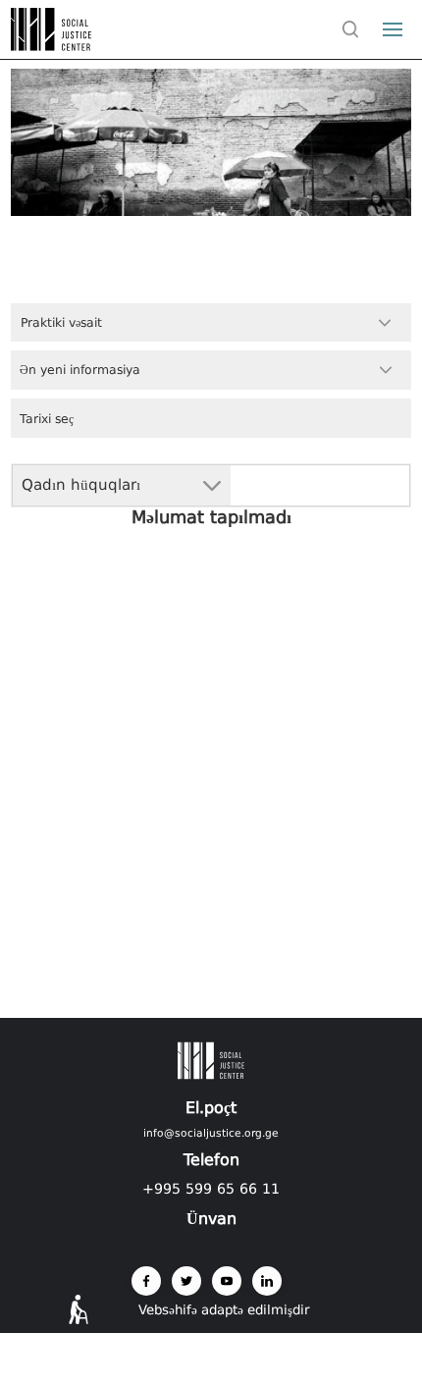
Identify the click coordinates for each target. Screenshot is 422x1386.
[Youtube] (226, 1281)
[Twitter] (186, 1281)
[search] (350, 29)
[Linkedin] (267, 1281)
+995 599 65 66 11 (211, 1189)
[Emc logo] (51, 45)
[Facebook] (146, 1281)
